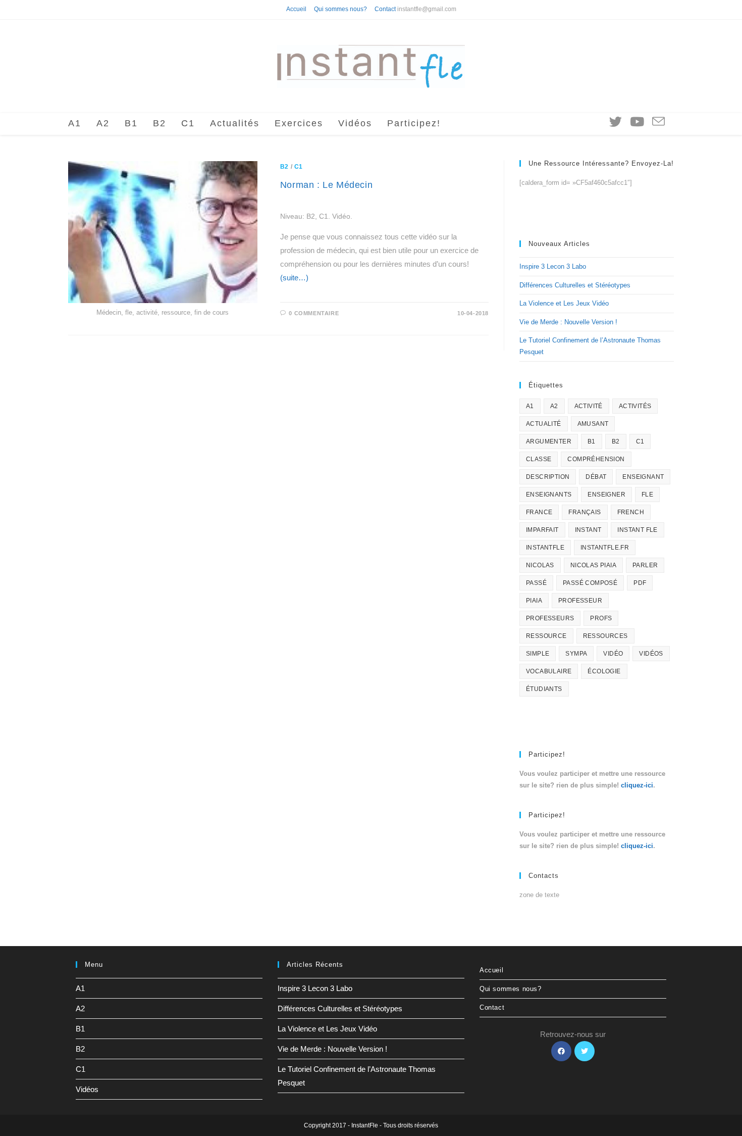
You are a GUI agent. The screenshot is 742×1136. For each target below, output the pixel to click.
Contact (385, 9)
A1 (530, 406)
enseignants (548, 494)
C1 (298, 166)
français (584, 512)
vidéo (613, 653)
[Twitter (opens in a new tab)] (615, 121)
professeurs (550, 618)
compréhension (595, 459)
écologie (604, 671)
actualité (543, 423)
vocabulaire (548, 671)
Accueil (296, 9)
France (539, 512)
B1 (592, 441)
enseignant (643, 476)
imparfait (542, 529)
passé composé (590, 582)
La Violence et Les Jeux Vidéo (564, 303)
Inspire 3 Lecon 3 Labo (552, 266)
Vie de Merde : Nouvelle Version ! (568, 322)
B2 (284, 166)
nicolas (540, 565)
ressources (605, 635)
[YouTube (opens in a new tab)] (637, 121)
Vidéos (87, 1089)
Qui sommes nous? (340, 9)
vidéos (651, 653)
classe (538, 459)
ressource (546, 635)
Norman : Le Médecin (326, 185)
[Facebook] (561, 1051)
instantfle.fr (604, 547)
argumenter (548, 441)
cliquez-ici (637, 785)
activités (635, 406)
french (630, 512)
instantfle (545, 547)
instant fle (637, 529)
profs (601, 618)
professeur (580, 600)
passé (536, 582)
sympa (576, 653)
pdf (639, 582)
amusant (593, 423)
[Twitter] (584, 1051)
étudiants (544, 689)
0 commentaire (314, 313)
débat (596, 476)
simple (537, 653)
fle (647, 494)
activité (588, 406)
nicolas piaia (593, 565)
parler (645, 565)
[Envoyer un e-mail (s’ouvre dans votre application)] (658, 122)
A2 (554, 406)
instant (588, 529)
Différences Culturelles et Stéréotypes (574, 285)
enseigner (606, 494)
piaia (534, 600)
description (547, 476)
